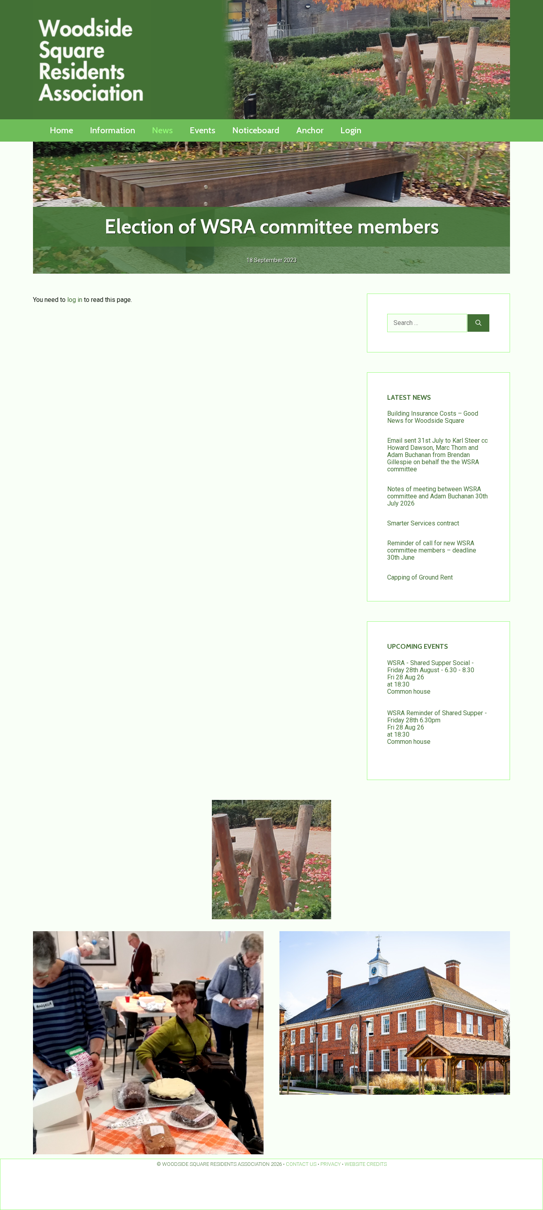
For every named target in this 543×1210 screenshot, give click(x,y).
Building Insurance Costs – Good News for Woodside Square (432, 417)
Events (202, 130)
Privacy (330, 1164)
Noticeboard (255, 130)
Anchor (310, 130)
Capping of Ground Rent (420, 577)
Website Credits (366, 1164)
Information (112, 130)
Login (350, 130)
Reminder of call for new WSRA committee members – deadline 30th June (431, 550)
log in (74, 299)
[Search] (478, 323)
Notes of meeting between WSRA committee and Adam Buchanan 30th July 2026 (437, 496)
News (162, 130)
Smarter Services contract (423, 523)
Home (61, 130)
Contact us (301, 1164)
